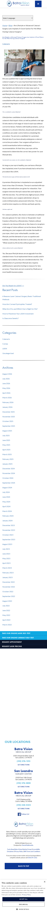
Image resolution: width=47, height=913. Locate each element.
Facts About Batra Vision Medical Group (19, 849)
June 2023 (6, 554)
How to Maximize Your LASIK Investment (18, 314)
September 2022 (8, 596)
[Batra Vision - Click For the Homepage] (17, 4)
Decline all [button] (23, 904)
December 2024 (8, 468)
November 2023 (8, 530)
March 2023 (7, 568)
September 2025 (8, 426)
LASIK (4, 348)
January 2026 (7, 407)
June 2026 (6, 383)
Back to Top (23, 866)
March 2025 (7, 454)
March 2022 (7, 625)
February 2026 (7, 402)
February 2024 (7, 516)
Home (4, 25)
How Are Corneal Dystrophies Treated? (17, 304)
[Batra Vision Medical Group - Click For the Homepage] (23, 824)
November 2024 (8, 473)
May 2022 (6, 615)
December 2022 (8, 582)
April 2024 (6, 506)
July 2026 (6, 379)
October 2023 (7, 535)
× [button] (44, 882)
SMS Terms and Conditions (32, 851)
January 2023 (7, 577)
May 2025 (6, 445)
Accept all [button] (23, 899)
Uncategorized (8, 353)
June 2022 (6, 610)
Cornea (5, 344)
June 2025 (6, 440)
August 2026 (7, 374)
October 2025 (7, 421)
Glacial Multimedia (27, 845)
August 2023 (7, 544)
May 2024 (6, 502)
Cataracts (6, 44)
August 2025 (7, 431)
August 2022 (7, 601)
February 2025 (7, 459)
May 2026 (6, 388)
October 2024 (7, 478)
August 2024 (7, 487)
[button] (38, 4)
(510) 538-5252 (23, 805)
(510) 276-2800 (23, 783)
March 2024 (7, 511)
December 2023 (8, 525)
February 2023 (7, 573)
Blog (10, 25)
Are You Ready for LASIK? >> (13, 286)
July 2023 (6, 549)
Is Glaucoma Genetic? (10, 318)
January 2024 (7, 521)
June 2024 (6, 497)
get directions (24, 765)
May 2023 (6, 558)
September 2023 (8, 539)
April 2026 (6, 393)
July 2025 (6, 435)
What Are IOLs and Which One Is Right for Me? (20, 309)
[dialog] (23, 896)
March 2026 (7, 398)
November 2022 (8, 587)
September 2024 (8, 483)
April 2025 (6, 450)
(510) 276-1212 (23, 761)
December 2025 (8, 412)
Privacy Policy (19, 851)
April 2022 (6, 620)
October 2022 (7, 591)
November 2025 (8, 417)
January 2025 (7, 464)
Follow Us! (25, 814)
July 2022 (6, 606)
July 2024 (6, 492)
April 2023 (6, 563)
